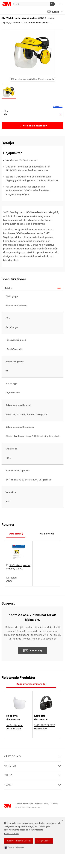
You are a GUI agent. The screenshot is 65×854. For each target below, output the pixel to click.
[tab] (15, 534)
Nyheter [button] (10, 766)
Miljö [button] (8, 775)
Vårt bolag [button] (12, 756)
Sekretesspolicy (42, 804)
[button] (14, 847)
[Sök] (52, 4)
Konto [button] (55, 12)
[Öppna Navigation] (60, 4)
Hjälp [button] (8, 785)
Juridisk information (24, 804)
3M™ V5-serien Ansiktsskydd (14, 727)
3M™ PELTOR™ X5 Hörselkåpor (44, 727)
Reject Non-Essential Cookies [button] (18, 841)
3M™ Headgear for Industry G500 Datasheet (18, 567)
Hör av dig (36, 651)
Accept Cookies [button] (43, 841)
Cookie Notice (11, 834)
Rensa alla (57, 107)
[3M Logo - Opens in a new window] (6, 4)
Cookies (54, 804)
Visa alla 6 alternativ (35, 126)
